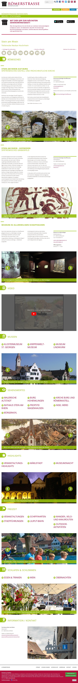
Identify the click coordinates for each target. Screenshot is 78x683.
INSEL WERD (61, 405)
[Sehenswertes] (21, 52)
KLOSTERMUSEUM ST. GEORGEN (12, 346)
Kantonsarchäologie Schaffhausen (63, 94)
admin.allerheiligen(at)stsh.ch (60, 240)
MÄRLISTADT (35, 463)
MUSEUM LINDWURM (59, 346)
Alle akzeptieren (70, 673)
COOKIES (74, 667)
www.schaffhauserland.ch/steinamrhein (11, 637)
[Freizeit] (32, 52)
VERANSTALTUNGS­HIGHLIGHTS (12, 465)
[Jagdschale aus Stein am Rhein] (39, 203)
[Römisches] (4, 52)
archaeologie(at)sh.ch (58, 86)
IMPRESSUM (62, 667)
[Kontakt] (72, 2)
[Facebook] (60, 2)
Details (74, 680)
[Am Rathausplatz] (39, 599)
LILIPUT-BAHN (36, 521)
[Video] (10, 52)
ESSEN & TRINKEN (12, 577)
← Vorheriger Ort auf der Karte (8, 49)
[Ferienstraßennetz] (57, 2)
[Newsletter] (69, 2)
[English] (75, 2)
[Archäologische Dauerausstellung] (39, 267)
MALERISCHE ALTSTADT (9, 399)
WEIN (32, 577)
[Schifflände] (39, 548)
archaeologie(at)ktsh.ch (58, 165)
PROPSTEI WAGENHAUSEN (35, 407)
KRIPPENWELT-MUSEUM (35, 346)
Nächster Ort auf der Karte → (69, 49)
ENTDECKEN (57, 9)
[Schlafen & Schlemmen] (37, 52)
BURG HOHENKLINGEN (35, 399)
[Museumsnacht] (39, 487)
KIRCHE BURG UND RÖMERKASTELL (64, 399)
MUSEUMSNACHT (64, 463)
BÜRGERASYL (10, 412)
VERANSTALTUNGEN (13, 516)
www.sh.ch (55, 88)
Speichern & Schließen (71, 675)
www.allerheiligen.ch (58, 242)
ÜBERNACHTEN (63, 577)
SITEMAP (38, 667)
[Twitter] (66, 2)
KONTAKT (68, 667)
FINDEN (73, 9)
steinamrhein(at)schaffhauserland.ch (10, 635)
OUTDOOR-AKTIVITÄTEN (60, 526)
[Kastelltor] (39, 126)
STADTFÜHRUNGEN (13, 521)
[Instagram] (63, 2)
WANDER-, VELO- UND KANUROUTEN (63, 518)
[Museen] (15, 52)
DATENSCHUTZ (54, 667)
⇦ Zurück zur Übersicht (39, 49)
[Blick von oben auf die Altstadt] (39, 434)
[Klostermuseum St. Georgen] (39, 368)
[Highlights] (26, 52)
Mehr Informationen (10, 678)
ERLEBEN (65, 9)
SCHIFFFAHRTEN (37, 516)
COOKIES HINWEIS (45, 667)
